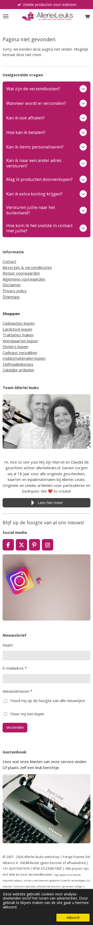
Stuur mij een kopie (27, 713)
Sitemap (11, 297)
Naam (8, 645)
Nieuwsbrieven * (17, 691)
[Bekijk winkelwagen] (87, 16)
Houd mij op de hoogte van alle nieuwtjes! (47, 700)
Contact (9, 261)
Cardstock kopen (17, 329)
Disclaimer (12, 284)
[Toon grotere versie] (46, 421)
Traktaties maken (18, 334)
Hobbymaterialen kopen (24, 358)
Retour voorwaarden (21, 273)
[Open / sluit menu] (5, 16)
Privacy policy (15, 290)
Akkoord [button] (73, 917)
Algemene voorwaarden (24, 279)
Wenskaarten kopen (20, 340)
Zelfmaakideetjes (18, 364)
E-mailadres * (15, 668)
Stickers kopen (15, 346)
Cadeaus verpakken (20, 352)
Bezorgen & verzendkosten (27, 267)
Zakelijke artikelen (18, 369)
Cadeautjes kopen (19, 323)
